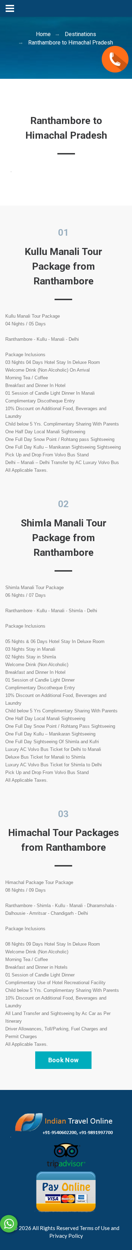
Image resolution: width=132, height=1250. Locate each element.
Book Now (63, 1060)
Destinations (80, 34)
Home (43, 34)
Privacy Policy (66, 1235)
